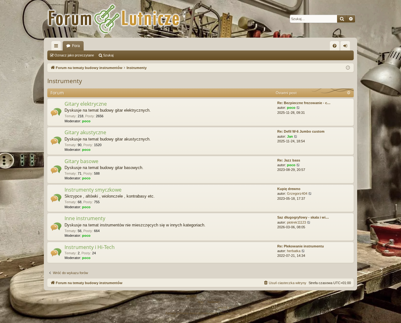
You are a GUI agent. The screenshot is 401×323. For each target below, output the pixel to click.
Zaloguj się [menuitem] (346, 47)
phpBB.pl (224, 307)
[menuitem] (334, 45)
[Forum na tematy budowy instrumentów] (122, 19)
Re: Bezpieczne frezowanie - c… (304, 103)
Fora (76, 46)
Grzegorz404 (297, 193)
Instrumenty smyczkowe (93, 189)
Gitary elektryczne (86, 103)
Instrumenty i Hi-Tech (90, 247)
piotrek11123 (296, 222)
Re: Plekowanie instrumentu (300, 246)
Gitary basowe (81, 161)
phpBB (192, 296)
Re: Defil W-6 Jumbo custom (301, 131)
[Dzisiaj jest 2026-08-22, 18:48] (348, 67)
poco (86, 121)
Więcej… (57, 47)
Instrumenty (64, 81)
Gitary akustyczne (85, 132)
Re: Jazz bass (288, 160)
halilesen (214, 302)
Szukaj (108, 55)
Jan (290, 136)
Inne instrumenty (85, 218)
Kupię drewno (288, 189)
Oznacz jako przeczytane (74, 55)
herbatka (293, 251)
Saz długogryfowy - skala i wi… (303, 217)
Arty (201, 302)
